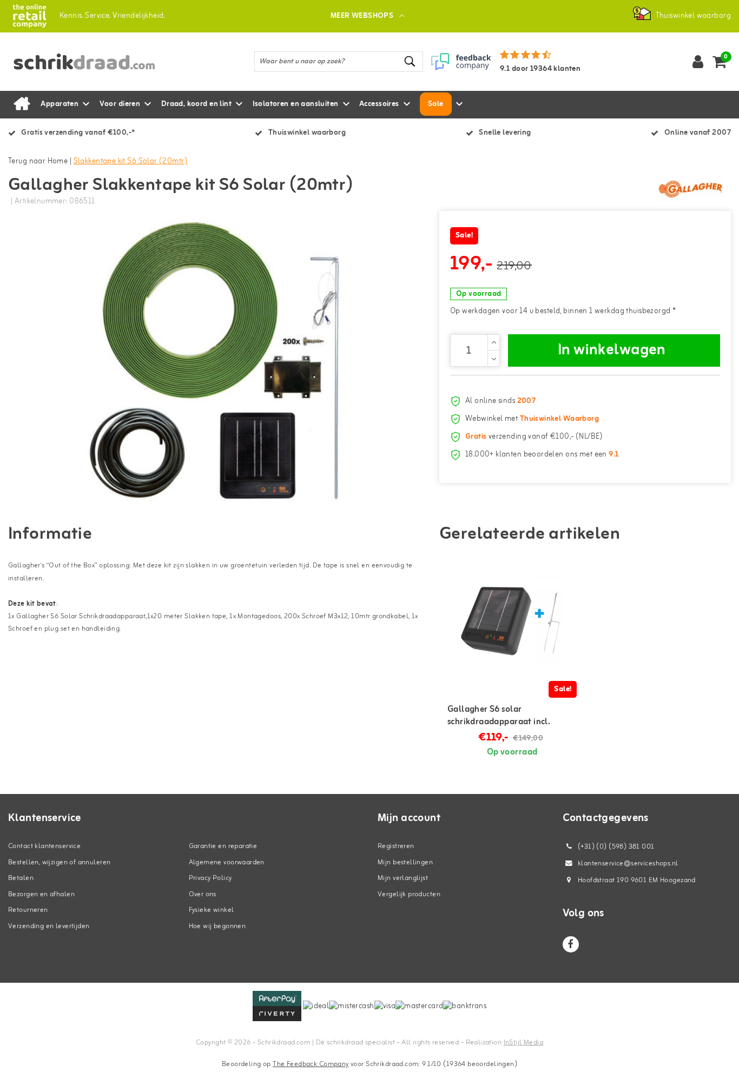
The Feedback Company (310, 1064)
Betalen (21, 878)
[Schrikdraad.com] (29, 16)
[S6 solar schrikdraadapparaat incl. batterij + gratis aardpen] (512, 621)
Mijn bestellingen (405, 862)
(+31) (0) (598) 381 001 (615, 846)
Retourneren (28, 910)
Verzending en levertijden (49, 926)
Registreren (396, 846)
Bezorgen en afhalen (41, 894)
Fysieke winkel (211, 910)
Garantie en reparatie (223, 846)
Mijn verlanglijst (403, 878)
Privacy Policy (210, 878)
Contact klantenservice (44, 846)
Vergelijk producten (409, 894)
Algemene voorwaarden (227, 862)
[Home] (21, 104)
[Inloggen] (697, 61)
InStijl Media (523, 1042)
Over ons (202, 894)
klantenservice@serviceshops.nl (628, 863)
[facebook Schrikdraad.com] (571, 944)
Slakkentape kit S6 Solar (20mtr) (131, 161)
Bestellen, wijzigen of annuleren (59, 862)
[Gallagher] (690, 188)
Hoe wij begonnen (217, 926)
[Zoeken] (410, 61)
